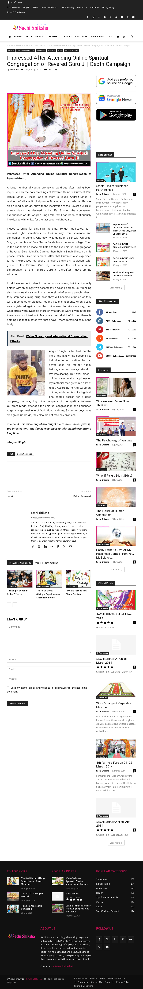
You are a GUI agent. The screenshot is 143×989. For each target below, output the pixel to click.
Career (28, 36)
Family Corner (43, 586)
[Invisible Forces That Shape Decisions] (78, 579)
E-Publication (102, 608)
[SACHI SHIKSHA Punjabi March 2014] (116, 645)
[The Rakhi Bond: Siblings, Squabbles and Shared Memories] (49, 579)
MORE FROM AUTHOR (47, 563)
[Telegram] (122, 17)
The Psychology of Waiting (114, 440)
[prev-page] (9, 604)
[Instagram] (93, 17)
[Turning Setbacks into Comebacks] (13, 909)
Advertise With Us (49, 7)
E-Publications (72, 893)
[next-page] (15, 604)
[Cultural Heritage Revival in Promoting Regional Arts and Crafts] (57, 908)
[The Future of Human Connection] (116, 497)
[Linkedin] (98, 17)
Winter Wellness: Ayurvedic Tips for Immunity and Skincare (77, 881)
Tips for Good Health (36, 45)
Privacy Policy (108, 7)
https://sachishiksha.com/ (43, 517)
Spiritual (40, 36)
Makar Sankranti (82, 496)
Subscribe (131, 356)
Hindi (35, 7)
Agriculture (97, 36)
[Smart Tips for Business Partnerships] (116, 172)
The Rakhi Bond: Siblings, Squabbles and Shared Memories (48, 594)
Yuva (60, 50)
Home (10, 45)
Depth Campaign (24, 453)
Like (134, 312)
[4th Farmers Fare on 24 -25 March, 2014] (116, 748)
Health (17, 36)
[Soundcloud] (116, 17)
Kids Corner (81, 36)
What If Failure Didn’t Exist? (114, 475)
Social (110, 36)
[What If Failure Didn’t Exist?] (116, 462)
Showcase (41, 50)
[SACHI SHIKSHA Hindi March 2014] (116, 600)
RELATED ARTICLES (20, 563)
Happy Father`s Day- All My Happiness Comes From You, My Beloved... (115, 553)
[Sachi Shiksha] (21, 936)
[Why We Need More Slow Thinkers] (116, 387)
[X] (127, 17)
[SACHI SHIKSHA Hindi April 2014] (116, 808)
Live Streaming (67, 7)
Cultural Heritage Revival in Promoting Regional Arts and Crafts (78, 909)
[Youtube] (133, 17)
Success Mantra (71, 50)
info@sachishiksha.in (63, 966)
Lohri (10, 496)
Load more (115, 287)
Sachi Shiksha (16, 69)
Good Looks (54, 36)
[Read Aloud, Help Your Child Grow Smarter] (103, 276)
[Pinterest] (110, 17)
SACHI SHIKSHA (34, 978)
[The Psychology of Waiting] (116, 426)
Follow (132, 321)
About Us (94, 7)
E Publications (13, 7)
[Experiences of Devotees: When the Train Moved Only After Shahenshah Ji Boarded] (103, 228)
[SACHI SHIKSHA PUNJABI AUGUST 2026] (103, 247)
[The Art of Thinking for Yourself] (13, 896)
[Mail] (104, 17)
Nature (68, 36)
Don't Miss (101, 395)
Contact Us (82, 7)
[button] (132, 36)
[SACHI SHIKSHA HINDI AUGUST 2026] (103, 261)
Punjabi (26, 7)
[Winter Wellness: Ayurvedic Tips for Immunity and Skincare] (57, 881)
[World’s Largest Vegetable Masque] (116, 689)
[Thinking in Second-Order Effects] (20, 579)
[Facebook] (87, 17)
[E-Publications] (57, 896)
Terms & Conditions (16, 12)
